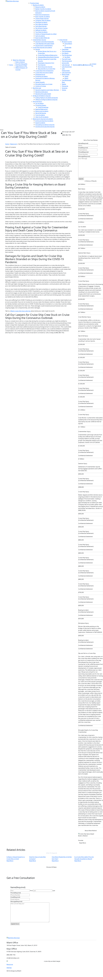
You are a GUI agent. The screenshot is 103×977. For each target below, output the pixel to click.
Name (83, 143)
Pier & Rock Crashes (41, 28)
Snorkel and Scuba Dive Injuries (45, 127)
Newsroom (88, 65)
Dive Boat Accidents (41, 22)
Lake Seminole (66, 72)
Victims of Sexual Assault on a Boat (45, 34)
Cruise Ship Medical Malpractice (47, 55)
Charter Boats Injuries (42, 18)
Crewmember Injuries (39, 40)
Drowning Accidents (41, 76)
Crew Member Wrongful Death (44, 43)
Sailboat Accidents (40, 30)
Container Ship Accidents (43, 20)
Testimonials (76, 65)
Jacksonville (65, 63)
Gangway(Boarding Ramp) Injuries (48, 57)
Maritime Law (37, 88)
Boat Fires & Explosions (42, 15)
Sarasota (64, 88)
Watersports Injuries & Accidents (43, 119)
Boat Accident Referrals (42, 38)
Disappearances (40, 74)
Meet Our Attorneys (19, 60)
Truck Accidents (40, 115)
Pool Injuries (42, 65)
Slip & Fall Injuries (40, 113)
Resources (10, 964)
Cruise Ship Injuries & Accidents (42, 47)
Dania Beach (68, 43)
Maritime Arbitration (41, 92)
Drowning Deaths (40, 105)
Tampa (64, 90)
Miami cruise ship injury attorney (21, 311)
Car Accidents (39, 103)
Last (54, 890)
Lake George (66, 65)
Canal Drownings (43, 107)
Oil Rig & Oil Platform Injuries (42, 96)
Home (11, 65)
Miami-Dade (65, 74)
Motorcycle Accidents (41, 111)
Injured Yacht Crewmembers (44, 45)
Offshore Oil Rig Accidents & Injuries (46, 99)
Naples (64, 84)
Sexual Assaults (40, 82)
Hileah (66, 76)
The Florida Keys (67, 55)
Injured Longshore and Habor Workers (47, 90)
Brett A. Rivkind (20, 62)
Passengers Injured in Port (46, 63)
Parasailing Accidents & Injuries (44, 125)
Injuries (37, 49)
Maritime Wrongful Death (43, 94)
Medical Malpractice (41, 109)
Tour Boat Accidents (41, 32)
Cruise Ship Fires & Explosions (44, 71)
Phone (83, 152)
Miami (66, 78)
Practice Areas (34, 3)
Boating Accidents (38, 5)
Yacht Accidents (40, 36)
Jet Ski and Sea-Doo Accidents (44, 121)
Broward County (67, 42)
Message (84, 156)
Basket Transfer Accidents (43, 9)
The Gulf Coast (66, 59)
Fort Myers (65, 53)
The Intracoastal (67, 61)
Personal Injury (37, 101)
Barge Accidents (40, 7)
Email (83, 148)
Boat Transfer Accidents (42, 16)
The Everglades (66, 51)
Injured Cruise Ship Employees (44, 42)
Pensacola (65, 86)
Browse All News (52, 867)
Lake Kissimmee (67, 67)
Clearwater (65, 49)
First (31, 890)
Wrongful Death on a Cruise (43, 84)
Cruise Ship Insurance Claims (44, 72)
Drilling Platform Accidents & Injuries (46, 98)
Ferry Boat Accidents (41, 24)
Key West (67, 57)
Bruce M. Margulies (21, 64)
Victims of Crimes (40, 86)
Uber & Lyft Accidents (41, 117)
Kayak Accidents (40, 123)
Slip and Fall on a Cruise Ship (46, 69)
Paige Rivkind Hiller (21, 66)
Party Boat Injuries (41, 26)
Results (82, 65)
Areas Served (63, 40)
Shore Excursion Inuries (45, 67)
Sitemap (9, 968)
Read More (82, 843)
